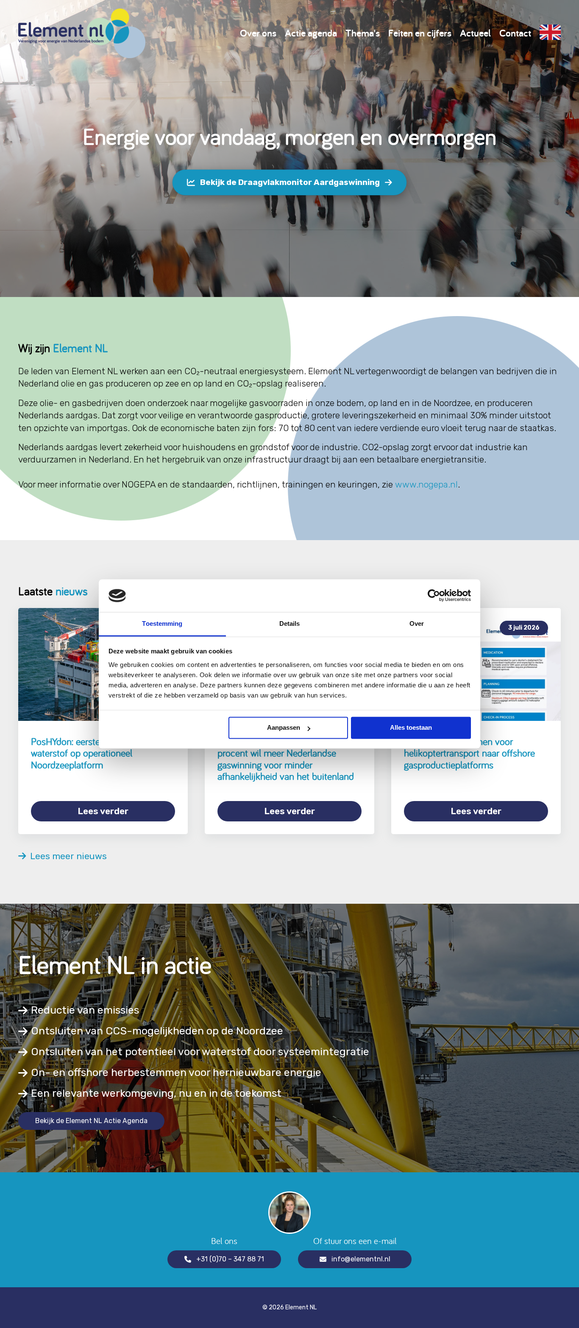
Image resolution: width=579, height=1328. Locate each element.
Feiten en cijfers (419, 33)
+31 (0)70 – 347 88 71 (230, 1259)
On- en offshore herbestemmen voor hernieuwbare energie (176, 1072)
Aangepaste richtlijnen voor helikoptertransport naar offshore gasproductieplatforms (469, 753)
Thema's (362, 33)
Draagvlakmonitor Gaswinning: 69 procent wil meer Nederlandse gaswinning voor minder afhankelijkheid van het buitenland (285, 759)
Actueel (475, 33)
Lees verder (103, 811)
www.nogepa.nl (426, 484)
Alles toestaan (411, 727)
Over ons (258, 33)
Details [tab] (289, 623)
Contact (515, 33)
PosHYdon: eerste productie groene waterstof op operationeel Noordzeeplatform (100, 753)
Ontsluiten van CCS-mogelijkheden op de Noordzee (157, 1031)
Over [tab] (416, 623)
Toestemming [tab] (162, 623)
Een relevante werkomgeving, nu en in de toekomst (156, 1093)
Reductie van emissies (85, 1010)
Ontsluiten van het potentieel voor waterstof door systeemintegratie (200, 1051)
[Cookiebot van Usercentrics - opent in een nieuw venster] (434, 595)
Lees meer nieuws (66, 856)
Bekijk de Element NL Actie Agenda (91, 1121)
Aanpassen (283, 727)
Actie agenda (311, 33)
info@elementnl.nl (360, 1259)
